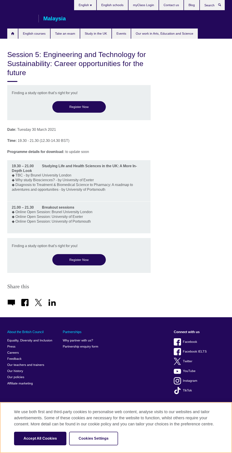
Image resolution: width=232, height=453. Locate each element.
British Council (20, 18)
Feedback (14, 358)
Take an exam (65, 33)
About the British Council (25, 332)
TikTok (187, 390)
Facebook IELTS (195, 351)
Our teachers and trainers (25, 365)
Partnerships (72, 332)
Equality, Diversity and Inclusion (29, 340)
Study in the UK (96, 33)
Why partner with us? (78, 340)
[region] (116, 427)
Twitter (187, 361)
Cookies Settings (94, 438)
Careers (13, 352)
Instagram (190, 380)
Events (121, 33)
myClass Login (143, 5)
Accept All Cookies (40, 438)
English (84, 5)
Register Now (79, 107)
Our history (15, 371)
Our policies (15, 377)
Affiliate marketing (20, 383)
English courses (34, 33)
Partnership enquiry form (80, 346)
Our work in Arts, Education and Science (164, 33)
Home (12, 34)
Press (11, 346)
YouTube (189, 371)
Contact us (171, 5)
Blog (191, 5)
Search (222, 6)
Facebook (190, 341)
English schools (112, 5)
